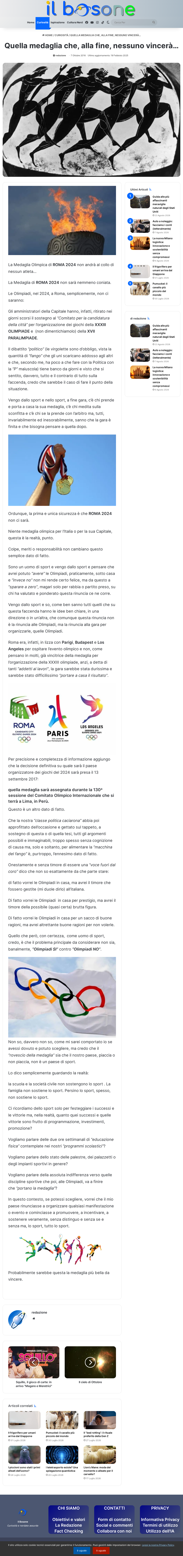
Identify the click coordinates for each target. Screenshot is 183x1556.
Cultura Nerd (75, 22)
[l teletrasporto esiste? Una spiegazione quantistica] (62, 1455)
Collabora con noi (114, 1531)
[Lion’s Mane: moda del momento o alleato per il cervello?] (100, 1455)
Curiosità (42, 22)
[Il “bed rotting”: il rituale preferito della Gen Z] (100, 1420)
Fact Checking (69, 1531)
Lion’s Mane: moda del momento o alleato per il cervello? (98, 1471)
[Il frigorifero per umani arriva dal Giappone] (24, 1420)
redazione (61, 55)
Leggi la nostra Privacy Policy (158, 1545)
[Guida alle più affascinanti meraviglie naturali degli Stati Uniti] (140, 201)
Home (30, 22)
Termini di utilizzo (160, 1525)
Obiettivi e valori (68, 1519)
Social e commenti (114, 1525)
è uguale (82, 1550)
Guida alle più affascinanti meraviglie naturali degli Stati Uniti (164, 204)
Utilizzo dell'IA (160, 1531)
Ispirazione (58, 22)
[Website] (34, 1318)
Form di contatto (114, 1519)
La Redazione (68, 1525)
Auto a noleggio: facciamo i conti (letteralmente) (163, 225)
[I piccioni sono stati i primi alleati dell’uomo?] (24, 1455)
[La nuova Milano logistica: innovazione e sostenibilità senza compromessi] (140, 243)
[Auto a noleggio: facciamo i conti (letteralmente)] (140, 226)
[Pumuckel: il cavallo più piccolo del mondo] (62, 1420)
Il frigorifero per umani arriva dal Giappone (162, 270)
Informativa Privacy (160, 1519)
